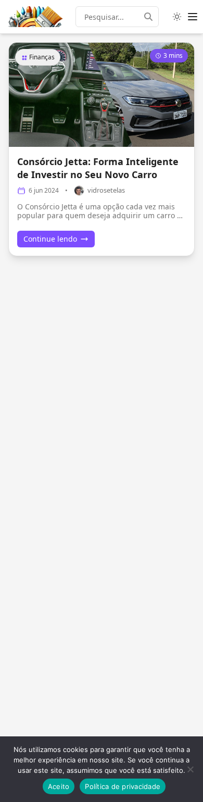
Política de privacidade (122, 786)
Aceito (59, 786)
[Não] (190, 769)
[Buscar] (151, 16)
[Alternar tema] (177, 16)
